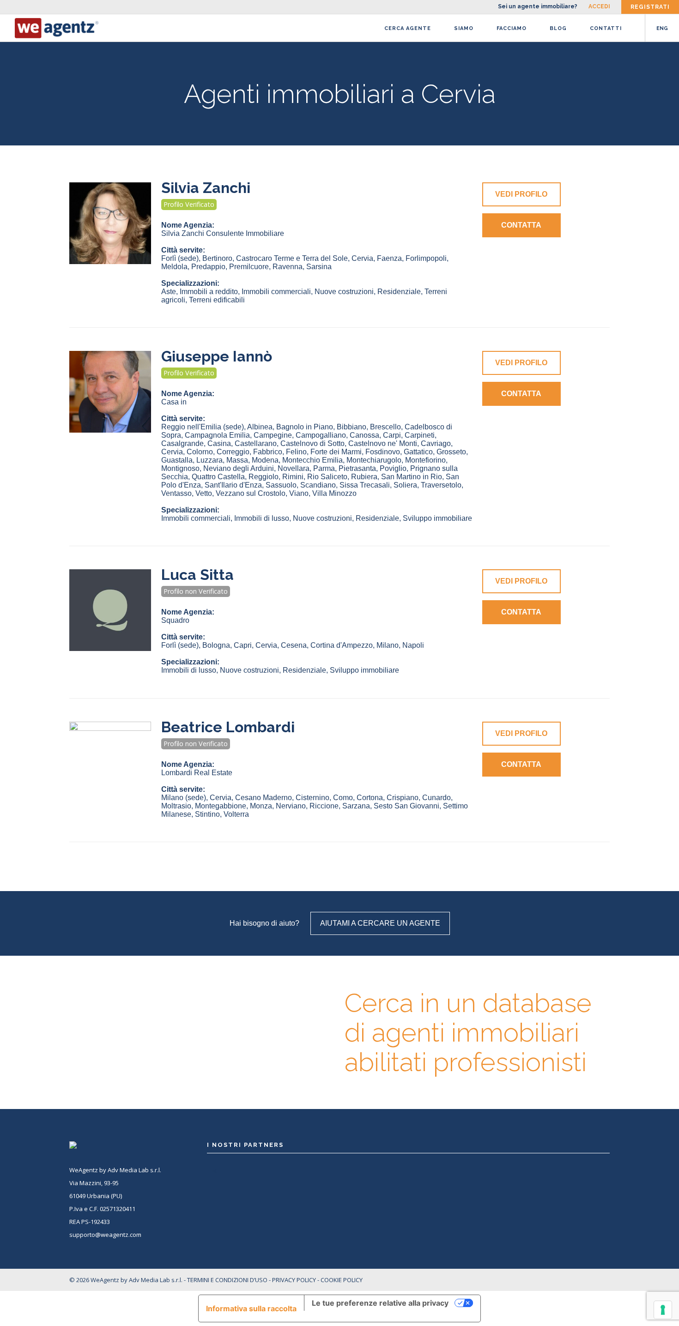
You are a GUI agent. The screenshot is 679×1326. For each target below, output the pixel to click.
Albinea (260, 427)
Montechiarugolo (373, 460)
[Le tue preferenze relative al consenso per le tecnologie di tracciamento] (663, 1310)
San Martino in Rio (411, 477)
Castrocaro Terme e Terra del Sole (292, 258)
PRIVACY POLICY (294, 1280)
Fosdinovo (382, 452)
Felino (296, 452)
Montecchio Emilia (312, 460)
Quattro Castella (218, 477)
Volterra (236, 814)
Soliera (405, 485)
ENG (662, 28)
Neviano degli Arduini (238, 468)
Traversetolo (441, 485)
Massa (237, 460)
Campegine (273, 435)
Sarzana (356, 806)
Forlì (180, 258)
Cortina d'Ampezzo (341, 645)
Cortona (370, 798)
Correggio (233, 452)
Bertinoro (217, 258)
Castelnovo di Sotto (312, 443)
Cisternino (312, 798)
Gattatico (418, 452)
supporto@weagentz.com (105, 1234)
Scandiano (318, 485)
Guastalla (177, 460)
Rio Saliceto (327, 477)
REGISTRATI (650, 7)
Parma (324, 468)
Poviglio (393, 468)
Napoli (413, 645)
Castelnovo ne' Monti (382, 443)
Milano (387, 645)
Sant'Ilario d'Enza (233, 485)
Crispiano (402, 798)
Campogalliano (321, 435)
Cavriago (436, 443)
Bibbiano (351, 427)
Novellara (293, 468)
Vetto (203, 493)
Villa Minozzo (334, 493)
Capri (243, 645)
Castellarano (256, 443)
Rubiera (364, 477)
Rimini (292, 477)
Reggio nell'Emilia (202, 427)
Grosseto (451, 452)
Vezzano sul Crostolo (250, 493)
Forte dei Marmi (336, 452)
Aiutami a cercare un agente (380, 923)
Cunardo (436, 798)
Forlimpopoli (426, 258)
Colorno (200, 452)
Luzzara (209, 460)
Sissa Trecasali (365, 485)
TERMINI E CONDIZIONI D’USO (227, 1280)
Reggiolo (264, 477)
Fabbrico (267, 452)
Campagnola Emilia (217, 435)
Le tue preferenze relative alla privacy (380, 1303)
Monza (261, 806)
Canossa (364, 435)
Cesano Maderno (263, 798)
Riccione (324, 806)
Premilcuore (249, 267)
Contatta (521, 225)
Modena (265, 460)
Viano (299, 493)
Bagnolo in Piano (304, 427)
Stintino (207, 814)
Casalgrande (182, 443)
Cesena (294, 645)
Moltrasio (176, 806)
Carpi (392, 435)
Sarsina (319, 267)
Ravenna (288, 267)
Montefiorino (425, 460)
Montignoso (180, 468)
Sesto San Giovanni (406, 806)
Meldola (174, 267)
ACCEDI (599, 6)
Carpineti (420, 435)
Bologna (216, 645)
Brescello (385, 427)
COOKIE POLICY (342, 1280)
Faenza (389, 258)
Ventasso (176, 493)
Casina (219, 443)
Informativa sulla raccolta (251, 1308)
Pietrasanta (357, 468)
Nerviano (291, 806)
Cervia (362, 258)
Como (343, 798)
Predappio (208, 267)
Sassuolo (281, 485)
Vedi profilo (521, 194)
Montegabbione (220, 806)
